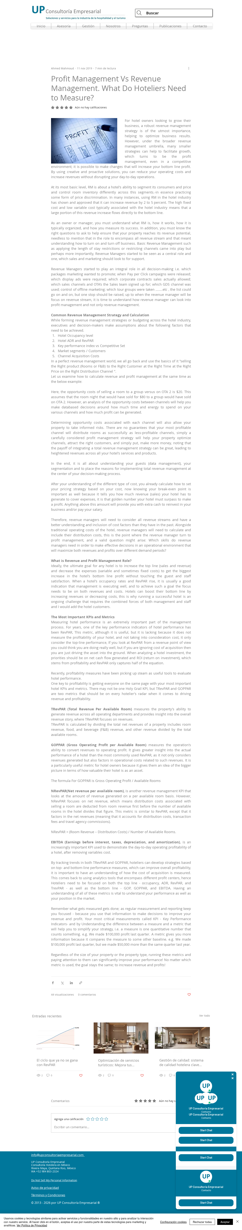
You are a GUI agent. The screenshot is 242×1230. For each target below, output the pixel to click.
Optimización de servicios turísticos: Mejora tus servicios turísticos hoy (118, 1062)
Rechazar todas (202, 1222)
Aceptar (225, 1222)
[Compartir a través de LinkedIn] (71, 983)
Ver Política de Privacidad (32, 1225)
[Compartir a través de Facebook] (53, 983)
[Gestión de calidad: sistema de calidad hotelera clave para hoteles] (182, 1037)
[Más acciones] (188, 68)
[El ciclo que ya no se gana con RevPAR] (59, 1037)
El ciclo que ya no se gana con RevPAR (57, 1062)
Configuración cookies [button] (173, 1222)
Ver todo (204, 1015)
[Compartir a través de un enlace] (80, 983)
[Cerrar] (237, 1222)
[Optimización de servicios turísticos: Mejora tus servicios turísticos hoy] (121, 1038)
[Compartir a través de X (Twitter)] (62, 983)
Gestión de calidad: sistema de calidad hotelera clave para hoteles (181, 1062)
